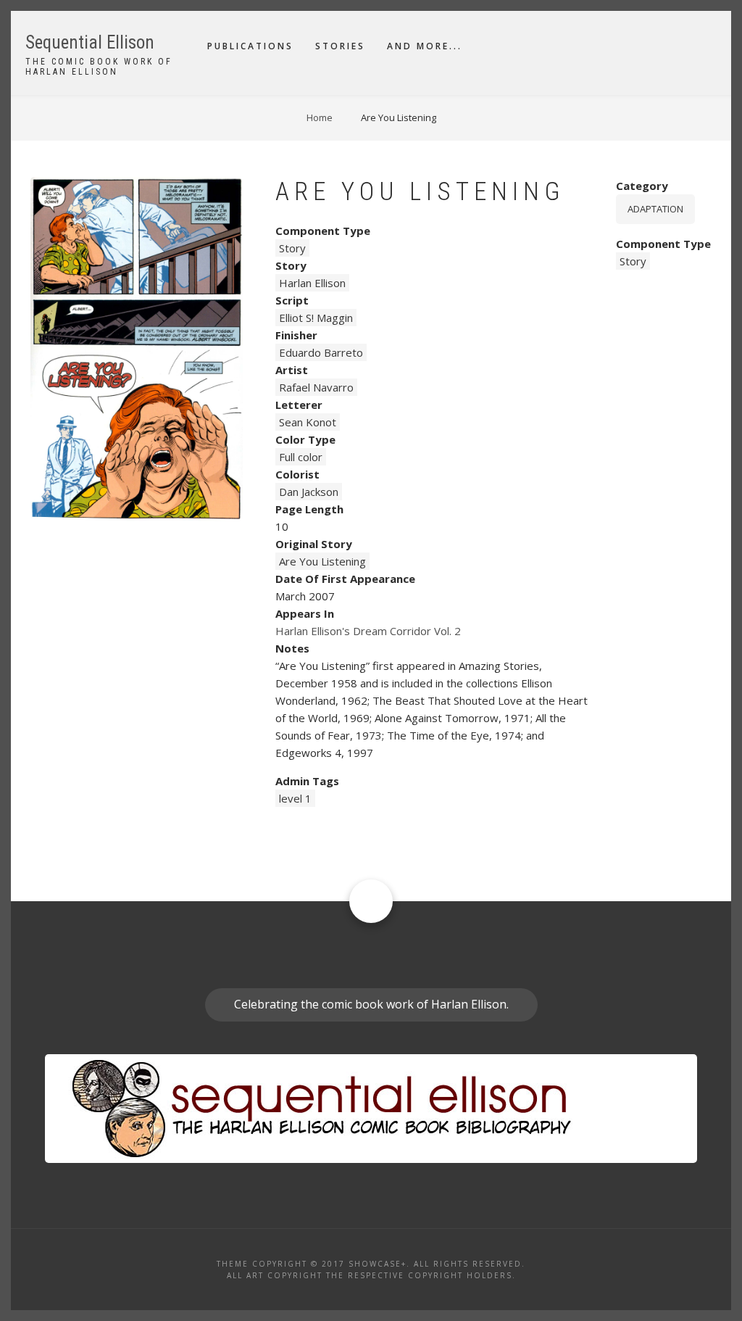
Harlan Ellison (312, 283)
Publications (250, 46)
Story (292, 248)
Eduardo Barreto (321, 352)
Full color (300, 457)
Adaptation (655, 208)
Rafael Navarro (316, 387)
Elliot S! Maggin (316, 317)
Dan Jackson (308, 491)
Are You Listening (322, 561)
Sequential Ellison (89, 42)
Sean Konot (307, 422)
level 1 (295, 798)
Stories (340, 46)
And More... (424, 46)
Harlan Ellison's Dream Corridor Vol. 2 (368, 631)
